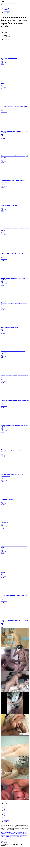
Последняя (6, 820)
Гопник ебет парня (10, 836)
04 (4, 810)
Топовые (6, 9)
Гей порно (6, 7)
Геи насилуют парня (14, 835)
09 (4, 817)
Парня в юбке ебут (19, 833)
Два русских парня (10, 833)
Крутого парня (19, 836)
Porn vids (3, 841)
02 (4, 807)
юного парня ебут (18, 832)
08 (4, 816)
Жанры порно (7, 13)
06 (4, 813)
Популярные (7, 11)
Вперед (6, 821)
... (4, 818)
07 (4, 814)
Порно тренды (7, 8)
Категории (6, 12)
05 (4, 811)
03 (4, 809)
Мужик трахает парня (6, 832)
